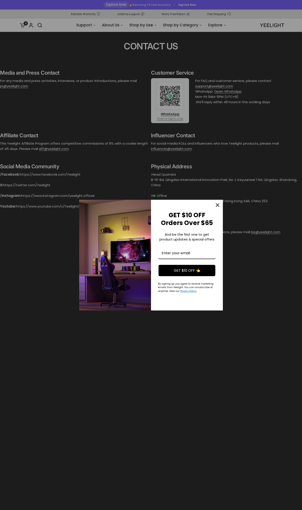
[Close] (217, 205)
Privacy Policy (188, 291)
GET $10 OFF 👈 (187, 270)
